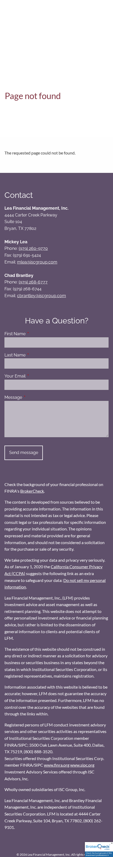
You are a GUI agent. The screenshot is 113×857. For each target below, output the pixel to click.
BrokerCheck (32, 490)
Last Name (35, 355)
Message (33, 397)
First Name (35, 333)
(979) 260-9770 (33, 248)
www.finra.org (56, 764)
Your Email (35, 376)
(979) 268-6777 (33, 282)
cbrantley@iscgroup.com (41, 295)
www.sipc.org (82, 764)
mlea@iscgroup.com (37, 262)
